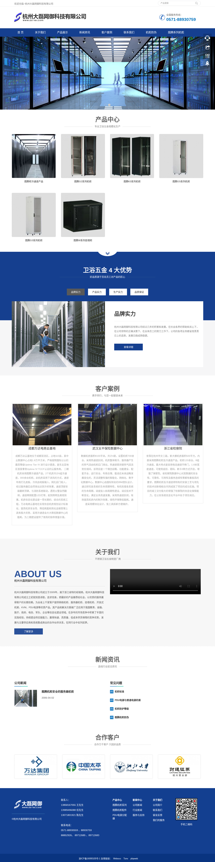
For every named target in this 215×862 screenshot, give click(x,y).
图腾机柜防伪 (122, 717)
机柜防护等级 (122, 708)
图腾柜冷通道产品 (33, 181)
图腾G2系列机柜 (83, 181)
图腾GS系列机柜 (181, 181)
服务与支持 (138, 815)
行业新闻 (137, 810)
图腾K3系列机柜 (132, 181)
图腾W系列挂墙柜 (83, 240)
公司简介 (157, 805)
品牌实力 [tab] (75, 292)
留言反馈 (157, 815)
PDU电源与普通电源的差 (128, 700)
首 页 (20, 32)
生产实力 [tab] (118, 292)
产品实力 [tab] (97, 292)
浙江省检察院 (173, 448)
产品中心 (117, 800)
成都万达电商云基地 (42, 448)
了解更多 (28, 631)
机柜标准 (119, 691)
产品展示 (62, 32)
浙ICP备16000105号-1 (89, 858)
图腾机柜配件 (120, 810)
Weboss (117, 858)
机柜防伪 (151, 32)
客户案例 (106, 32)
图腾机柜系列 (120, 805)
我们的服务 (159, 820)
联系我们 (129, 32)
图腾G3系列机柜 (33, 240)
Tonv (125, 858)
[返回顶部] (207, 64)
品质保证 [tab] (139, 292)
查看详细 (128, 347)
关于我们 (40, 32)
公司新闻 (137, 805)
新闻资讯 (84, 32)
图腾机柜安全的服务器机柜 (58, 691)
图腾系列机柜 (176, 32)
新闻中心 (137, 800)
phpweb (134, 858)
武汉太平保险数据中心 (107, 448)
